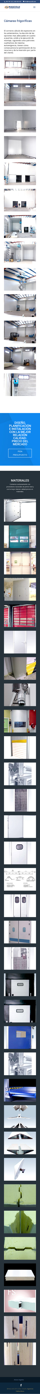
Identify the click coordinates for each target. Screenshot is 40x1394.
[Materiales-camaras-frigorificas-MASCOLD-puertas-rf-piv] (20, 574)
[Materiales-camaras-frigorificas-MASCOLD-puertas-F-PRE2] (20, 758)
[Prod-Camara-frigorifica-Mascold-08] (20, 237)
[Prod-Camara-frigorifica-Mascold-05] (20, 316)
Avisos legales (19, 1380)
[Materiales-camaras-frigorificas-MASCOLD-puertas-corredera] (20, 837)
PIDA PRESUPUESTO (20, 453)
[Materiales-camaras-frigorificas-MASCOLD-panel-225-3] (20, 1233)
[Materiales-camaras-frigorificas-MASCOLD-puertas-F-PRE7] (20, 679)
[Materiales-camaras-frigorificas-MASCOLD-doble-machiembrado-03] (20, 1312)
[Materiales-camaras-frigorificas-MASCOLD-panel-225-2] (20, 1259)
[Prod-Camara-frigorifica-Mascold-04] (20, 343)
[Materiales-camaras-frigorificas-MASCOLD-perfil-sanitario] (20, 1127)
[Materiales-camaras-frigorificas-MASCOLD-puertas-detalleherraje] (20, 785)
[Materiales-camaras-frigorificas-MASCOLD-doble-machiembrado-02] (20, 1338)
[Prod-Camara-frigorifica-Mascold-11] (20, 158)
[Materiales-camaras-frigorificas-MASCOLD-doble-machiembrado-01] (20, 1365)
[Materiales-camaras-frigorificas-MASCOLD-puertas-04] (20, 1022)
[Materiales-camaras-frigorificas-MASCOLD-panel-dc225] (20, 1206)
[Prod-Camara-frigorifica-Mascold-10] (20, 185)
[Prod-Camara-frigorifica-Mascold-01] (20, 106)
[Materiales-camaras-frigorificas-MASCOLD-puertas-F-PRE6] (20, 706)
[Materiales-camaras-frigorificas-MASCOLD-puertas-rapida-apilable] (20, 626)
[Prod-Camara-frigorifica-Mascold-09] (20, 211)
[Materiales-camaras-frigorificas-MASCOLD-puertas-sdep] (20, 547)
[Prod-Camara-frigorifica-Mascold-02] (20, 395)
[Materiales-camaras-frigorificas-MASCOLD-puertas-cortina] (20, 811)
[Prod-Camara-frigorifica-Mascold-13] (20, 79)
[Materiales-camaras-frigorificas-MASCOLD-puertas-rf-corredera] (20, 600)
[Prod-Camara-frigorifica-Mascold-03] (20, 369)
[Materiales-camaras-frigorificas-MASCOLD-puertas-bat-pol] (20, 943)
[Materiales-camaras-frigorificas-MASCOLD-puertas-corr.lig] (20, 864)
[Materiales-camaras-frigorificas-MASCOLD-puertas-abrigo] (20, 996)
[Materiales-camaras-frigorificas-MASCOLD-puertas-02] (20, 1048)
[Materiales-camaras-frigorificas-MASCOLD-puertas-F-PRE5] (20, 732)
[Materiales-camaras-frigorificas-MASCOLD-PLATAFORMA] (20, 1101)
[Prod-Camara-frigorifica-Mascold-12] (20, 132)
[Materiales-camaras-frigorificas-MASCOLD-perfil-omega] (20, 1154)
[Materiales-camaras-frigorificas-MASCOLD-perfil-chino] (20, 1180)
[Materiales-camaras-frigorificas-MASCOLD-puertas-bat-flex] (20, 969)
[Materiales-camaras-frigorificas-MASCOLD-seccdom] (20, 521)
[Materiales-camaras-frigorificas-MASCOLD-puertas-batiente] (20, 916)
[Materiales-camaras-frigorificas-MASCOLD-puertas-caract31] (20, 890)
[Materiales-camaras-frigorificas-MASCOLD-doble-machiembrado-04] (20, 1285)
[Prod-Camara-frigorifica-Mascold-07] (20, 264)
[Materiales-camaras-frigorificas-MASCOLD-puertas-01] (20, 1075)
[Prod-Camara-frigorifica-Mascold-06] (20, 290)
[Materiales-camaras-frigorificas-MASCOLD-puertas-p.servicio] (20, 653)
